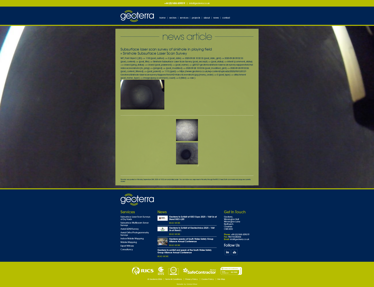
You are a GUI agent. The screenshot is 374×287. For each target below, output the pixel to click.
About (207, 17)
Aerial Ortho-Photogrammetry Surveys (135, 233)
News (216, 17)
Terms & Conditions (173, 279)
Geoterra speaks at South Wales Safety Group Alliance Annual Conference (191, 240)
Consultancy (127, 249)
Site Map (221, 279)
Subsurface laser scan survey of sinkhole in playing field (166, 49)
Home (162, 17)
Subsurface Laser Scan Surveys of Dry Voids (135, 218)
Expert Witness (127, 246)
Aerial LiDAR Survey (129, 229)
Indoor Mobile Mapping (132, 238)
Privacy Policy (191, 279)
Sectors (172, 17)
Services (184, 17)
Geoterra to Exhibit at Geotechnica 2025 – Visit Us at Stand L (191, 229)
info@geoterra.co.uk (199, 3)
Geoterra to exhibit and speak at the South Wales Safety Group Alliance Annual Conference (184, 251)
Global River (192, 284)
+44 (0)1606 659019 (174, 3)
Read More (174, 223)
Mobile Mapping (129, 242)
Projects (196, 17)
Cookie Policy (207, 279)
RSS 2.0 (217, 179)
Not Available (234, 236)
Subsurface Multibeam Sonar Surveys (134, 224)
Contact (226, 17)
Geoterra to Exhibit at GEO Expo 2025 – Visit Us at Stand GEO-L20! (193, 218)
